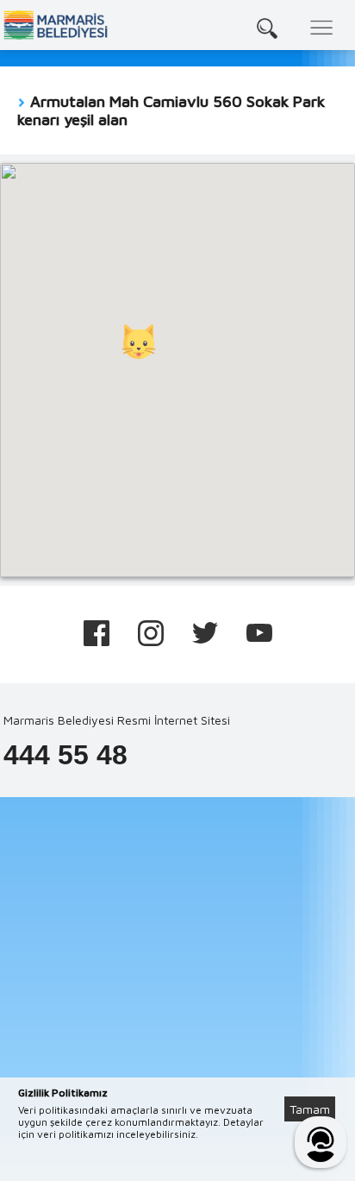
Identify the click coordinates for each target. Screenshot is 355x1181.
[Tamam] (318, 1087)
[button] (139, 341)
